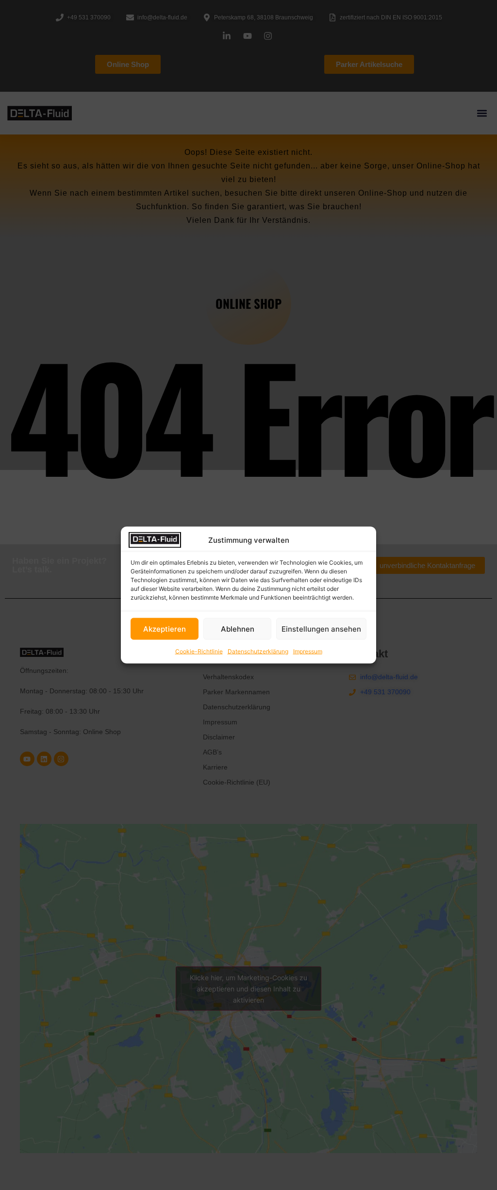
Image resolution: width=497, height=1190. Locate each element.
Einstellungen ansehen (321, 628)
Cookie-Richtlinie (199, 651)
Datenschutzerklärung (258, 651)
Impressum (307, 651)
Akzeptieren (164, 628)
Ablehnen (237, 628)
